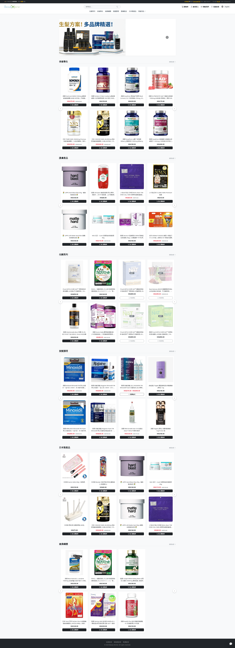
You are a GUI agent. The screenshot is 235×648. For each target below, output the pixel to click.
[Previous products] (60, 108)
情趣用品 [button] (141, 11)
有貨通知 (132, 298)
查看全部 (172, 62)
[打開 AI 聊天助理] (231, 644)
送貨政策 (109, 642)
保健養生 (100, 11)
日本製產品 (132, 11)
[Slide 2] (114, 53)
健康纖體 (108, 11)
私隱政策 (126, 642)
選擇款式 (132, 394)
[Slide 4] (120, 53)
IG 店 (218, 1)
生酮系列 (92, 11)
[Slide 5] (124, 53)
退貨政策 (216, 7)
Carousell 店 (196, 1)
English (227, 7)
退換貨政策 (117, 642)
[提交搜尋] (117, 6)
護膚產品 (124, 11)
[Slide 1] (111, 53)
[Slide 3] (117, 53)
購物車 (186, 7)
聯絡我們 (206, 7)
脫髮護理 (116, 11)
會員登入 (196, 7)
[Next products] (174, 108)
